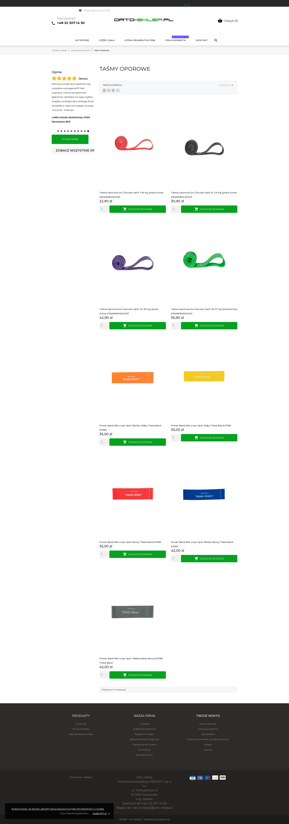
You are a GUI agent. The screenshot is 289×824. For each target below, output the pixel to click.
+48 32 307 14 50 (71, 23)
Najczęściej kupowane (81, 734)
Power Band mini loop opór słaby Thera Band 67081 (201, 425)
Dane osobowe (208, 723)
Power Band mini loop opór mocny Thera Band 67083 (130, 542)
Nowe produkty (80, 729)
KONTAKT (202, 40)
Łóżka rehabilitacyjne (140, 40)
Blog (187, 5)
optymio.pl (164, 819)
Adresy (208, 744)
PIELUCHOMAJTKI (176, 39)
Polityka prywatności (144, 729)
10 (88, 131)
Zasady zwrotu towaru (144, 744)
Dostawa (144, 723)
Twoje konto (208, 716)
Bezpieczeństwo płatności (144, 739)
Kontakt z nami (144, 755)
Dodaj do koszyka (137, 209)
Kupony (208, 749)
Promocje (81, 723)
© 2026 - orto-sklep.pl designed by (138, 819)
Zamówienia (208, 734)
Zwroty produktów (208, 729)
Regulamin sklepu (144, 734)
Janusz (83, 78)
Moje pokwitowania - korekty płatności (208, 739)
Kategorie (82, 40)
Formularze (144, 749)
